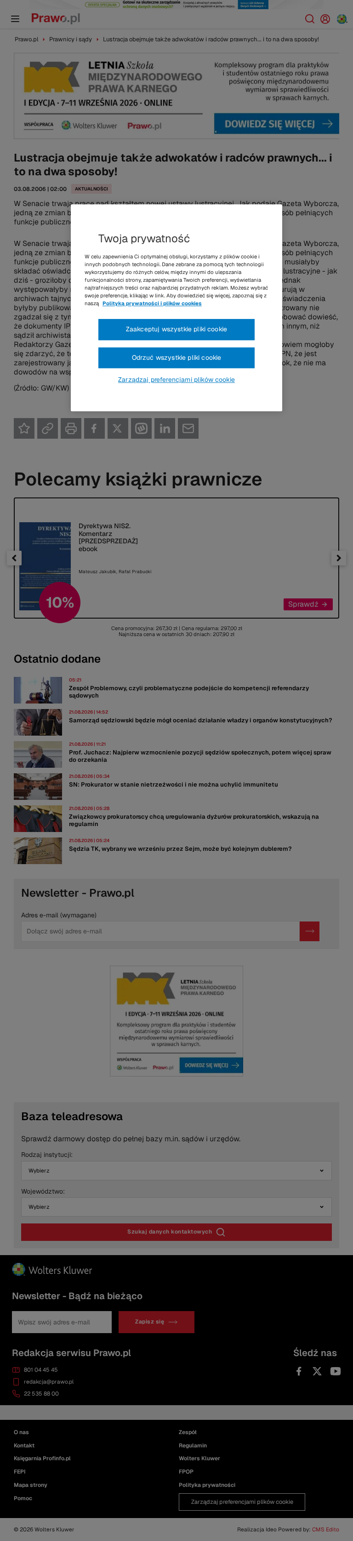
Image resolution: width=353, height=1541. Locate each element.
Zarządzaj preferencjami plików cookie (176, 380)
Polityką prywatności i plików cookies (152, 303)
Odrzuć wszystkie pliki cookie (177, 357)
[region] (176, 308)
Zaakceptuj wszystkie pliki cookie (176, 329)
